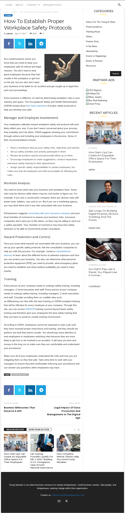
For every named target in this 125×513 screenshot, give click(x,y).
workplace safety (20, 375)
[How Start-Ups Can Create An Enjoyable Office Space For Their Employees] (16, 442)
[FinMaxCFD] (103, 93)
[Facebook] (9, 43)
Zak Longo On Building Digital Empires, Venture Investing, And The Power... (103, 215)
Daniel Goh (94, 227)
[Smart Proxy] (103, 104)
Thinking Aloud (93, 31)
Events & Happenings (96, 56)
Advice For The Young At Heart (100, 22)
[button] (119, 4)
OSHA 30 (30, 309)
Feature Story (92, 41)
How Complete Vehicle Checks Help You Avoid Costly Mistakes (68, 458)
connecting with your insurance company (49, 213)
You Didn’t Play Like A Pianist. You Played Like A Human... (103, 272)
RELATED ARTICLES (15, 429)
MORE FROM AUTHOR (39, 429)
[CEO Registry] (103, 90)
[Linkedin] (30, 43)
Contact (32, 5)
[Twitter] (19, 43)
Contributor (95, 286)
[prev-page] (74, 429)
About (19, 5)
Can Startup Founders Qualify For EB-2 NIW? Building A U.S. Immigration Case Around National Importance (41, 461)
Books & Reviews (94, 61)
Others (14, 12)
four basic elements (36, 105)
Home (8, 5)
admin (10, 33)
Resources (91, 66)
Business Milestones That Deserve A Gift (19, 409)
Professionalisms (94, 27)
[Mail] (59, 501)
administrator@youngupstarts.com (68, 495)
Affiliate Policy (52, 5)
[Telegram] (41, 43)
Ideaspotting (91, 51)
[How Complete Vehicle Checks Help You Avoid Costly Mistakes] (68, 442)
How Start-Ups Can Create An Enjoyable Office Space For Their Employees (15, 458)
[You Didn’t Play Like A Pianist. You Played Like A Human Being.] (103, 249)
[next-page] (78, 429)
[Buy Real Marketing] (103, 100)
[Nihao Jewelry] (103, 97)
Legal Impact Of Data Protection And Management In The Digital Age (63, 412)
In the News (91, 46)
